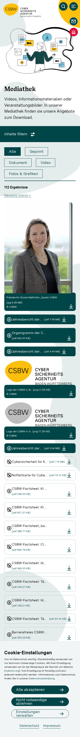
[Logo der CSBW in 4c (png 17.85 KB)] (71, 393)
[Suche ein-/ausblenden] (63, 6)
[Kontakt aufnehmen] (73, 21)
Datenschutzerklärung (42, 678)
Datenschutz (29, 726)
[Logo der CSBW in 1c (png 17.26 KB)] (71, 435)
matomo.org (12, 670)
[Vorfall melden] (73, 32)
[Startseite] (22, 10)
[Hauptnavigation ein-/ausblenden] (73, 6)
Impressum (52, 726)
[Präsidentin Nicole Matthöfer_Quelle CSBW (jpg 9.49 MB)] (71, 306)
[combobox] (17, 195)
